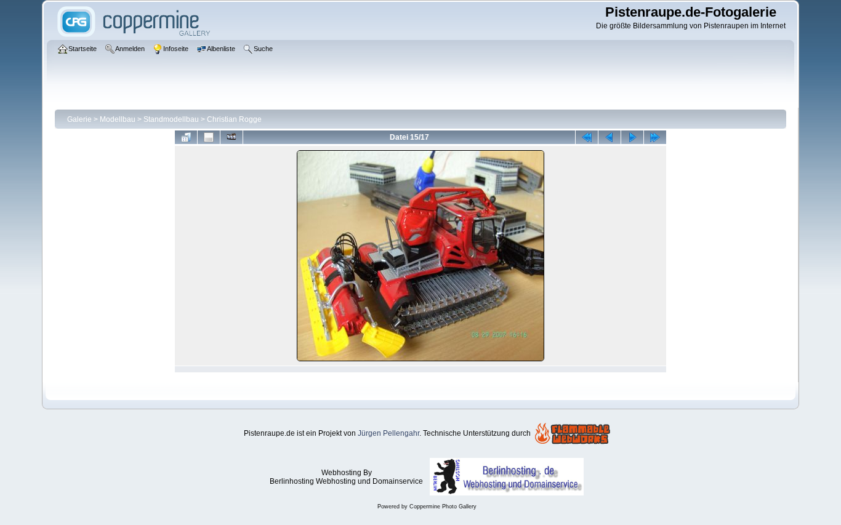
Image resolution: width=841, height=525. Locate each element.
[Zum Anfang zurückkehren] (587, 137)
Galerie (79, 119)
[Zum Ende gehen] (655, 137)
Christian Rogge (234, 119)
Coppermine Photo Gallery (443, 506)
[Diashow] (231, 137)
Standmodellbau (171, 119)
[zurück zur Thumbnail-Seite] (186, 137)
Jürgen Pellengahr (388, 433)
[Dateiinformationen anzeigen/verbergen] (209, 137)
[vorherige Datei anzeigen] (609, 137)
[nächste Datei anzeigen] (632, 137)
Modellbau (117, 119)
